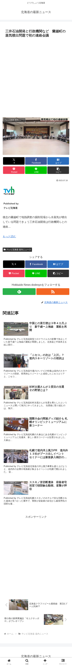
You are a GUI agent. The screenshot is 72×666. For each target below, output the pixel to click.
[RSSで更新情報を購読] (52, 291)
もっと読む (9, 236)
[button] (58, 170)
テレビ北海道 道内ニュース (18, 249)
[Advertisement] (36, 76)
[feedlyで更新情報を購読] (19, 291)
